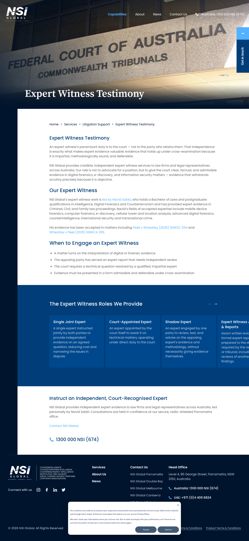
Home (54, 124)
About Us (99, 474)
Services (70, 124)
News (157, 14)
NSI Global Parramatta (146, 474)
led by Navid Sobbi (116, 199)
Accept (146, 529)
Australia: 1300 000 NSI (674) (222, 14)
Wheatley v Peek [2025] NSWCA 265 (76, 232)
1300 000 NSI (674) (77, 439)
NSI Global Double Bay (146, 481)
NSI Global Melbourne (146, 488)
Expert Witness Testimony (135, 124)
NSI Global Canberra (145, 495)
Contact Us (178, 14)
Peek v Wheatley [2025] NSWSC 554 (160, 227)
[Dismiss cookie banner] (178, 505)
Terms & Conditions (190, 528)
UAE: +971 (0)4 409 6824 (192, 497)
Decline (168, 529)
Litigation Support (96, 124)
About (140, 14)
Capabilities (117, 14)
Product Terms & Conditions (223, 528)
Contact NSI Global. (64, 426)
